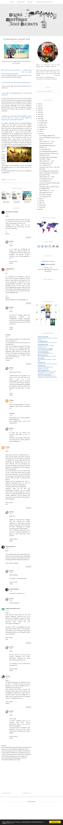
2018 (39, 112)
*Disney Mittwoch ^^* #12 (46, 141)
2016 (39, 116)
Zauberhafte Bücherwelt (13, 608)
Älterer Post (26, 793)
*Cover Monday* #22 (45, 181)
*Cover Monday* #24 (45, 149)
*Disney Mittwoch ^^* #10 (46, 176)
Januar (41, 207)
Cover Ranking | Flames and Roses (48, 151)
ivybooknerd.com (43, 344)
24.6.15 (10, 430)
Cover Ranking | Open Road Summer (48, 171)
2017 (39, 114)
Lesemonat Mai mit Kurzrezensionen (47, 342)
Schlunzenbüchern (26, 61)
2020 (39, 108)
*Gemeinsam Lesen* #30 (46, 143)
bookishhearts (10, 269)
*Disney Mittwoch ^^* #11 (46, 161)
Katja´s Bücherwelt (43, 370)
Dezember (42, 120)
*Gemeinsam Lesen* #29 (45, 163)
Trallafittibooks (42, 341)
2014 (39, 209)
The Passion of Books (12, 211)
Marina (8, 676)
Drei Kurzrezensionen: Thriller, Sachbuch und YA (46, 346)
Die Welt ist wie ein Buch (45, 349)
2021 (39, 106)
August (41, 129)
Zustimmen (55, 822)
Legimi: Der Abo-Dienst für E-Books (47, 364)
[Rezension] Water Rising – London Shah (47, 360)
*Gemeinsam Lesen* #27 (45, 192)
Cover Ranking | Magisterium (47, 135)
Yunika (11, 400)
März (40, 203)
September (42, 127)
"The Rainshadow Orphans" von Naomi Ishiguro (47, 338)
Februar (41, 205)
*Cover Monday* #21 (44, 196)
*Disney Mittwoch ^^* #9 (46, 190)
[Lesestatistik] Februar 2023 (45, 350)
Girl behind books (43, 352)
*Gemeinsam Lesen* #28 (45, 179)
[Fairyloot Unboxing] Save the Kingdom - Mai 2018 (45, 367)
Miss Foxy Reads (43, 355)
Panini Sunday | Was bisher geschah (47, 356)
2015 (39, 118)
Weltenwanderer (11, 546)
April (40, 201)
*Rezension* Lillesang (45, 194)
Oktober (41, 125)
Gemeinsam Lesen (11, 179)
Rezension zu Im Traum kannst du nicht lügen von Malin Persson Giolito (47, 376)
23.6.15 (7, 213)
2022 (39, 104)
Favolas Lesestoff (43, 336)
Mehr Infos (10, 823)
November (42, 123)
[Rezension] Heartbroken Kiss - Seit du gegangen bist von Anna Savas (47, 372)
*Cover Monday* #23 (45, 165)
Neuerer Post (7, 793)
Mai (40, 198)
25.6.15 (10, 600)
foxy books (41, 358)
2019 (39, 110)
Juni (40, 133)
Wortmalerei (41, 362)
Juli (40, 131)
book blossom (42, 365)
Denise (11, 241)
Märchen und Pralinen (44, 374)
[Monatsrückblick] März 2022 (45, 353)
